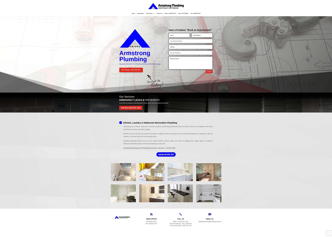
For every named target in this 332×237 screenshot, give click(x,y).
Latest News (140, 13)
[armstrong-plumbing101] (123, 181)
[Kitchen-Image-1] (208, 202)
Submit (209, 71)
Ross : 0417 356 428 (183, 13)
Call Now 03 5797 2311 (166, 154)
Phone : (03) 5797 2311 (170, 13)
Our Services (149, 13)
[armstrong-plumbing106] (123, 202)
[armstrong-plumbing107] (151, 202)
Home (133, 13)
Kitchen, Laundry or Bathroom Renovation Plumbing (150, 123)
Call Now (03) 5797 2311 (131, 108)
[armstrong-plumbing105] (208, 181)
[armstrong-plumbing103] (151, 181)
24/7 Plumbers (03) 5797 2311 (130, 70)
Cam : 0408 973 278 (195, 13)
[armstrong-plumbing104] (180, 181)
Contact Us (159, 13)
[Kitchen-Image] (180, 202)
